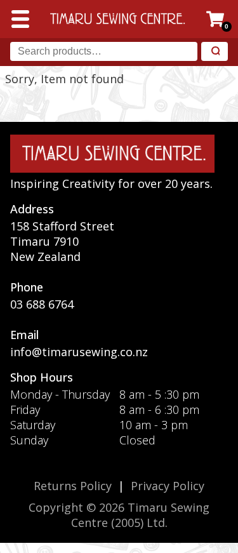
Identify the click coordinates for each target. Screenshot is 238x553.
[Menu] (20, 19)
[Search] (214, 52)
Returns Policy (73, 485)
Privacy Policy (167, 485)
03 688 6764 (42, 304)
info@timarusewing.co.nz (79, 351)
